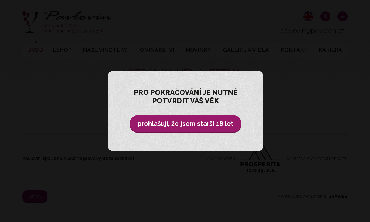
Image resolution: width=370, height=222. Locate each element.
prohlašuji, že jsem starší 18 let (185, 123)
